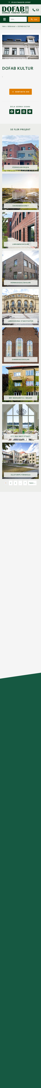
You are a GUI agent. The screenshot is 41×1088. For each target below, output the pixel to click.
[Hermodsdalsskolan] (20, 268)
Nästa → (32, 483)
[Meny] (4, 19)
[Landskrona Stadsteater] (20, 307)
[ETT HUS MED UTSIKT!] (20, 422)
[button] (34, 19)
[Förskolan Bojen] (20, 153)
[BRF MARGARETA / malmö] (20, 384)
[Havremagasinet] (20, 192)
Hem (4, 26)
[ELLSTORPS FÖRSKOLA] (20, 461)
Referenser (12, 26)
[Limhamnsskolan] (20, 230)
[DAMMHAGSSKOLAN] (20, 345)
